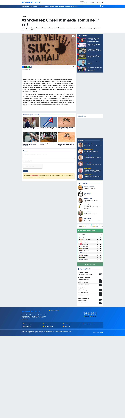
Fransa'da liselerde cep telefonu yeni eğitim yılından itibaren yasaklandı (31, 144)
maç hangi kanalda (43, 332)
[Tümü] (101, 116)
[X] (86, 313)
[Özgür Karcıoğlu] (80, 176)
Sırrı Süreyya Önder (89, 186)
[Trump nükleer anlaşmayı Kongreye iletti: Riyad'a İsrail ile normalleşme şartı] (31, 121)
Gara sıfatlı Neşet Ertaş (89, 188)
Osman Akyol (87, 218)
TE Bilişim (101, 332)
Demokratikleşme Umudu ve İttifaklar (91, 201)
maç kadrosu (36, 332)
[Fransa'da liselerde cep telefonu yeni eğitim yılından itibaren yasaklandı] (31, 137)
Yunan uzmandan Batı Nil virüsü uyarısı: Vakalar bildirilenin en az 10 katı (66, 144)
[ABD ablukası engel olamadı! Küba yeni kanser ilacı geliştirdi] (48, 121)
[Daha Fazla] (30, 67)
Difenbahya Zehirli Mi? (49, 331)
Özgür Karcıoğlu (88, 174)
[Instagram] (89, 313)
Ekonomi (61, 6)
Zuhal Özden (87, 162)
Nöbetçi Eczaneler (28, 323)
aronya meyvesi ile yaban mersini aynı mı (63, 331)
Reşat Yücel (87, 205)
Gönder (26, 171)
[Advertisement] (90, 93)
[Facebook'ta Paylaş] (23, 67)
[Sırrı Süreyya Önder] (80, 187)
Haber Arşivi (67, 326)
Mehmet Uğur (87, 156)
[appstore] (86, 316)
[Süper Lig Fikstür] (101, 269)
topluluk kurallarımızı (34, 175)
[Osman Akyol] (80, 219)
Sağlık (56, 6)
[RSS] (96, 313)
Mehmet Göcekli (88, 144)
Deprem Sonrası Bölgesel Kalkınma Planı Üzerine (92, 158)
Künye (23, 331)
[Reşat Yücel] (80, 206)
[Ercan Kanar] (80, 170)
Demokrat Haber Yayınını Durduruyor (93, 145)
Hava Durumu (47, 323)
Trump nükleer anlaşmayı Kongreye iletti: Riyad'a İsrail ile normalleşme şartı (31, 128)
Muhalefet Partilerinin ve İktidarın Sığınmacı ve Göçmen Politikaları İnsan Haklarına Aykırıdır (92, 171)
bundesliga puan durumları (27, 332)
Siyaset (47, 6)
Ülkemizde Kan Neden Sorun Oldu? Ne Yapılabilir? (92, 177)
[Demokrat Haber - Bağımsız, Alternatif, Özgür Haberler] (31, 2)
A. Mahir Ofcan (88, 198)
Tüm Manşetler (27, 326)
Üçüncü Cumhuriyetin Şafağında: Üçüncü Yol (92, 207)
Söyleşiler (36, 6)
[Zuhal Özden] (80, 163)
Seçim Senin (87, 194)
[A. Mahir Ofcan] (80, 200)
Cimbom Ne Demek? (39, 331)
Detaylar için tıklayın (90, 264)
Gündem (42, 6)
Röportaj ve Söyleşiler (29, 331)
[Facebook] (84, 313)
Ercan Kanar (87, 168)
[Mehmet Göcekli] (80, 144)
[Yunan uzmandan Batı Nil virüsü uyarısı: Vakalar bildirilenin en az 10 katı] (66, 137)
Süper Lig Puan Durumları (71, 6)
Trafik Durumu (67, 323)
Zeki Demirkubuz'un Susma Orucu (92, 164)
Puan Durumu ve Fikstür (89, 323)
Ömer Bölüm (87, 193)
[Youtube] (94, 313)
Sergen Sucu (87, 212)
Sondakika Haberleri (27, 6)
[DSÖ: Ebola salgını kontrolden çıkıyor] (48, 137)
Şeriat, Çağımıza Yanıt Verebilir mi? (92, 220)
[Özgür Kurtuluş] (80, 151)
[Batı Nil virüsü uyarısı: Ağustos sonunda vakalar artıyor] (66, 121)
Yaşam (52, 6)
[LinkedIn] (91, 313)
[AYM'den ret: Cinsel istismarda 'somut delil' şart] (49, 49)
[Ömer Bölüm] (80, 194)
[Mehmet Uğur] (80, 157)
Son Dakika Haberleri (48, 326)
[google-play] (93, 316)
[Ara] (101, 6)
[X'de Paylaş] (25, 67)
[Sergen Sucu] (80, 213)
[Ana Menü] (102, 6)
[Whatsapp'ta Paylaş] (28, 67)
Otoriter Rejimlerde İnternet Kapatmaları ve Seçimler (91, 152)
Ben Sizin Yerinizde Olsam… (91, 213)
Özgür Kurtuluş (88, 149)
